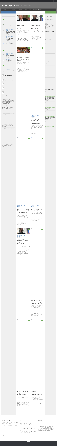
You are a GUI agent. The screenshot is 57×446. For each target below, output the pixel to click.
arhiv (10, 96)
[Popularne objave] (6, 16)
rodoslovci (10, 106)
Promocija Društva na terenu (10, 19)
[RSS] (14, 12)
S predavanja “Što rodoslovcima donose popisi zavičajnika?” (7, 125)
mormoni (11, 101)
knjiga (9, 99)
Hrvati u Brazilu (47, 108)
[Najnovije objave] (3, 16)
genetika (24, 423)
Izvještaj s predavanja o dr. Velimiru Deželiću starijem (22, 27)
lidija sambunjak (10, 100)
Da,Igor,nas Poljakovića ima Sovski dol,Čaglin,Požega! (10, 93)
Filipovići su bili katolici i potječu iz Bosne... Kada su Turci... (10, 84)
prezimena (9, 105)
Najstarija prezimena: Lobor (10, 70)
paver (5, 102)
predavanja (11, 102)
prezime (4, 105)
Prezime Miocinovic (48, 39)
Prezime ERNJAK (47, 21)
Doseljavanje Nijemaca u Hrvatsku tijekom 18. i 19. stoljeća (23, 59)
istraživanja (7, 98)
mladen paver (8, 101)
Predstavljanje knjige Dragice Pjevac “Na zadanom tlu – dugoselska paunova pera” (10, 25)
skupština (12, 107)
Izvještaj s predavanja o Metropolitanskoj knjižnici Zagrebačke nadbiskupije (37, 302)
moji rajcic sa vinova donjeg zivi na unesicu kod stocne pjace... (10, 81)
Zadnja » (38, 413)
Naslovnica (4, 9)
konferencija (4, 100)
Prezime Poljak (12, 128)
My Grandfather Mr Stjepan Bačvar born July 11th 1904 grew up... (10, 89)
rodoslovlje (5, 107)
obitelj (13, 101)
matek (13, 100)
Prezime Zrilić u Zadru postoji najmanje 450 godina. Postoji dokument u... (9, 76)
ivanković (3, 99)
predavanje (5, 104)
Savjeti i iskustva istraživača (19, 1)
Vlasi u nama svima (9, 60)
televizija (3, 108)
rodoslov (7, 106)
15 (33, 413)
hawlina (26, 423)
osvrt (3, 102)
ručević (10, 107)
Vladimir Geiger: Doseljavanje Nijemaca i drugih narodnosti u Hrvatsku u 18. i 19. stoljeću (22, 242)
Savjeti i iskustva (8, 69)
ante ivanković (5, 96)
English (30, 9)
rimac (21, 431)
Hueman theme (12, 444)
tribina (5, 108)
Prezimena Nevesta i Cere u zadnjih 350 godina (10, 66)
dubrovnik (21, 423)
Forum (26, 9)
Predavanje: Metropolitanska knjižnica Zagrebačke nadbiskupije (37, 393)
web (7, 108)
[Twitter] (12, 12)
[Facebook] (11, 12)
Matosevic (46, 38)
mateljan (3, 101)
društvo (35, 422)
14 (31, 413)
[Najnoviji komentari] (10, 16)
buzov (46, 28)
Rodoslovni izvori (20, 9)
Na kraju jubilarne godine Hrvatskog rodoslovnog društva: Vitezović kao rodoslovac (9, 45)
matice (5, 101)
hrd (5, 98)
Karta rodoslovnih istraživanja (37, 9)
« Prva (21, 413)
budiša (30, 422)
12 (28, 413)
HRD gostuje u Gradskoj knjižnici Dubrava (9, 39)
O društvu (8, 9)
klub (7, 99)
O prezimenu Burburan (48, 127)
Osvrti (12, 42)
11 (26, 413)
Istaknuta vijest (20, 21)
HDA (3, 98)
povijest (8, 102)
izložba (5, 99)
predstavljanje (12, 103)
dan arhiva (32, 422)
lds (7, 100)
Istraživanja (14, 9)
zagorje (10, 108)
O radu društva (10, 1)
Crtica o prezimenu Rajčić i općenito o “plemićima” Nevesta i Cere (8, 117)
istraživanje (11, 98)
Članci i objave (4, 1)
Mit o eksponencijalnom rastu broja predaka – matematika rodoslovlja (10, 32)
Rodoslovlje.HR (8, 5)
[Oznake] (13, 16)
